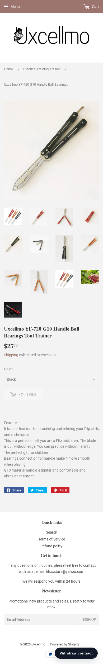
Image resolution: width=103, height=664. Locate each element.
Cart (95, 7)
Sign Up (89, 620)
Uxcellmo (38, 644)
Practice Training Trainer (41, 69)
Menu (15, 7)
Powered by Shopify (64, 644)
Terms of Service (51, 539)
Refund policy (51, 546)
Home (8, 69)
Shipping (11, 355)
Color (8, 369)
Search (51, 532)
